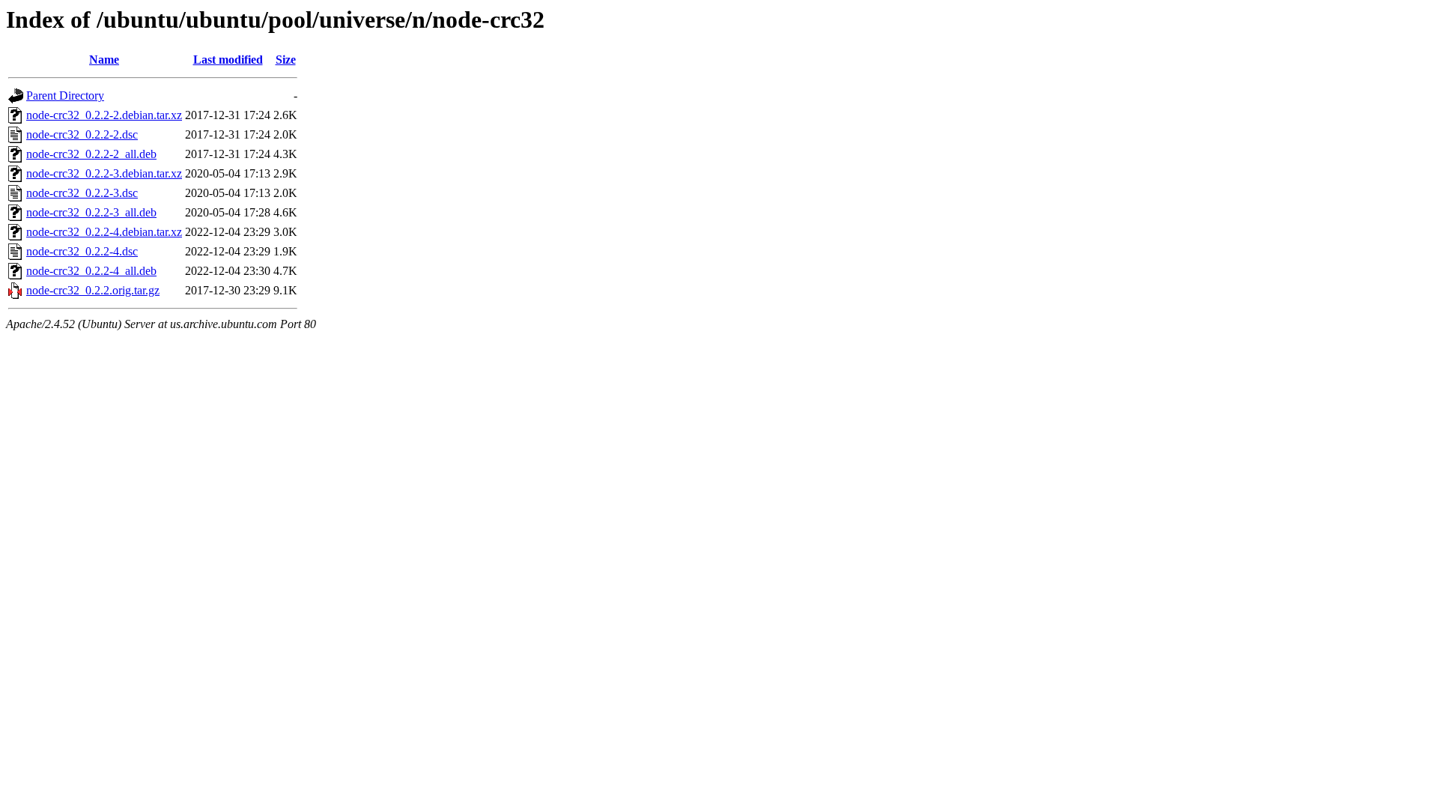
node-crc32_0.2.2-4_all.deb (91, 270)
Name (104, 59)
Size (286, 59)
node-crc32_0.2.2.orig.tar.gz (93, 290)
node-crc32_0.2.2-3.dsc (82, 193)
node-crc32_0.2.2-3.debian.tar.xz (104, 173)
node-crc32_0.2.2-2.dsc (82, 134)
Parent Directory (65, 95)
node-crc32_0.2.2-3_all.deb (91, 212)
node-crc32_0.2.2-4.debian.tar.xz (104, 231)
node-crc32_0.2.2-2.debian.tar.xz (104, 115)
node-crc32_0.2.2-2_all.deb (91, 154)
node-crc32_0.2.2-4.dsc (82, 251)
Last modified (228, 59)
